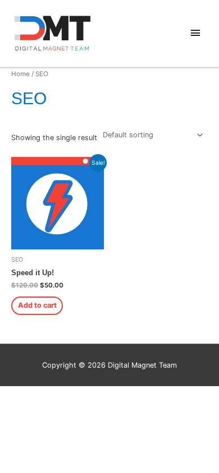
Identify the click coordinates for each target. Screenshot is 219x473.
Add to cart (37, 305)
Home (20, 74)
